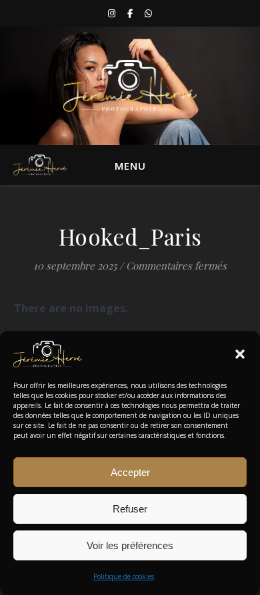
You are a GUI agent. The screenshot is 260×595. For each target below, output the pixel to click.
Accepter (130, 472)
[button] (240, 354)
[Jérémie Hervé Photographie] (130, 86)
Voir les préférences (130, 545)
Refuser (130, 508)
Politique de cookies (123, 576)
